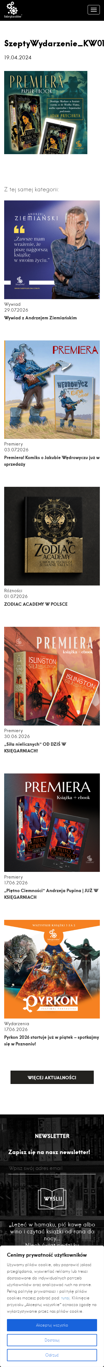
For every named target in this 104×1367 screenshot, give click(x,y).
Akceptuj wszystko (52, 1325)
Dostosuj (52, 1340)
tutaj (65, 1297)
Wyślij (53, 1198)
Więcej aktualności (52, 1077)
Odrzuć (52, 1355)
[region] (52, 1306)
